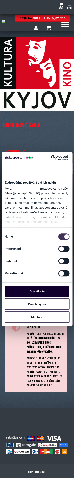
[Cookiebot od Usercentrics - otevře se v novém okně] (51, 157)
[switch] (63, 249)
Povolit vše (37, 291)
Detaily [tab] (27, 168)
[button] (61, 7)
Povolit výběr (37, 304)
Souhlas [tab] (10, 168)
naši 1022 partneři (25, 188)
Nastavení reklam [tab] (49, 168)
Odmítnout (37, 317)
